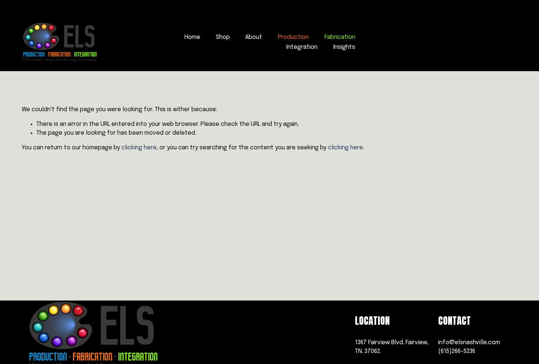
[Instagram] (438, 42)
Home (192, 37)
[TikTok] (463, 42)
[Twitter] (512, 42)
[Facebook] (413, 42)
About (253, 37)
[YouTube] (488, 42)
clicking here (139, 148)
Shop (223, 37)
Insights (344, 47)
